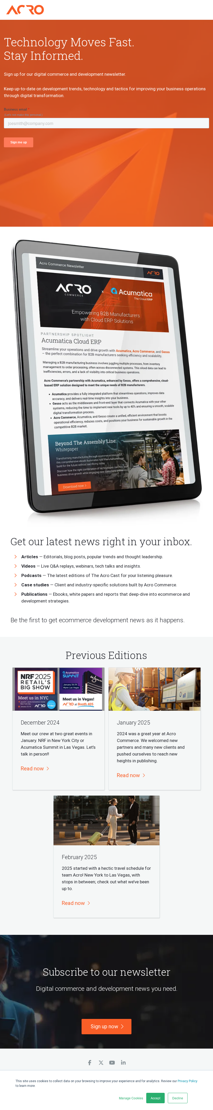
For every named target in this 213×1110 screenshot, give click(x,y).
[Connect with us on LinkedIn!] (123, 1062)
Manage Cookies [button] (131, 1098)
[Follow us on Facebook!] (89, 1062)
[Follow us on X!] (100, 1062)
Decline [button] (177, 1098)
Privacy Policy (187, 1081)
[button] (34, 768)
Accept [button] (155, 1098)
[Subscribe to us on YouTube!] (112, 1062)
